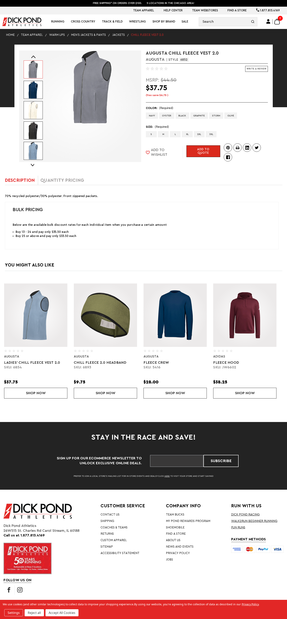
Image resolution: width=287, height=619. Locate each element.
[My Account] (268, 21)
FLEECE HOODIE (235, 362)
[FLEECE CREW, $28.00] (113, 315)
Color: (159, 108)
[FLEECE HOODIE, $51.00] (252, 315)
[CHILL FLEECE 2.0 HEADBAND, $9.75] (43, 315)
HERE (167, 476)
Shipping (107, 521)
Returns (107, 533)
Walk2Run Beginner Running (254, 521)
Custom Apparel (114, 540)
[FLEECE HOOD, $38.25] (183, 315)
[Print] (237, 147)
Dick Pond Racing (245, 514)
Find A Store (237, 10)
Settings (14, 613)
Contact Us (110, 514)
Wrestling (137, 21)
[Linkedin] (247, 147)
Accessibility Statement (120, 553)
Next (32, 161)
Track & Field (112, 21)
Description (20, 180)
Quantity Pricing (62, 180)
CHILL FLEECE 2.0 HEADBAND (38, 362)
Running (57, 21)
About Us (173, 540)
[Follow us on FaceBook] (9, 590)
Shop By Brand (163, 21)
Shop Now (54, 393)
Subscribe (221, 461)
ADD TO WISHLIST (159, 152)
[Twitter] (256, 147)
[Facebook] (228, 157)
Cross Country (83, 21)
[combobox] (228, 21)
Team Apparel (143, 10)
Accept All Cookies (62, 613)
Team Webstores (205, 10)
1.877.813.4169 (269, 10)
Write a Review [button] (256, 69)
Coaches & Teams (114, 527)
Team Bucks (175, 514)
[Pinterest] (228, 147)
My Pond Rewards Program (188, 521)
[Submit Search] (252, 21)
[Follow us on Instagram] (20, 590)
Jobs (169, 559)
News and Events (179, 546)
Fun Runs (238, 527)
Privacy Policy (178, 553)
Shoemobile (175, 527)
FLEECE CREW (94, 362)
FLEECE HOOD (164, 362)
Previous (32, 57)
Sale (185, 21)
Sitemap (107, 546)
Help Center (173, 10)
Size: (157, 126)
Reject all (34, 613)
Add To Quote (203, 151)
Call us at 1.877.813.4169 (24, 535)
